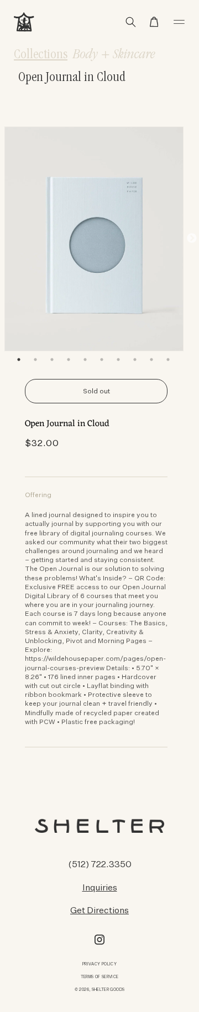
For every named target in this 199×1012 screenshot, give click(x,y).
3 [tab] (51, 359)
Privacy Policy (99, 964)
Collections (40, 55)
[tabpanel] (94, 238)
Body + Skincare (114, 55)
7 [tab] (118, 359)
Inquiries (99, 887)
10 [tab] (168, 359)
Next (191, 238)
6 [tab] (101, 359)
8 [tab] (134, 359)
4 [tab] (68, 359)
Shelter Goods (108, 989)
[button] (154, 22)
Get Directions (99, 909)
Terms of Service (100, 976)
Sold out (96, 391)
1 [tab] (18, 359)
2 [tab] (35, 359)
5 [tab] (85, 359)
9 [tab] (151, 359)
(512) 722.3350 (100, 863)
